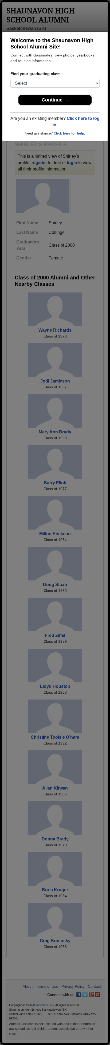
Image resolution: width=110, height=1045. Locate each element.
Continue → (55, 100)
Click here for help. (69, 133)
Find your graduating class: (36, 73)
